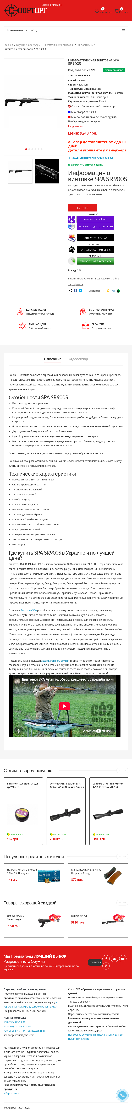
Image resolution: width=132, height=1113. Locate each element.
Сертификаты (75, 284)
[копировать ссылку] (70, 290)
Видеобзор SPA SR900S (83, 112)
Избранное (106, 12)
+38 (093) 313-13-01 (14, 1022)
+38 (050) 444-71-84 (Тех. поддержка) (24, 1030)
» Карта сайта (11, 1093)
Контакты (95, 962)
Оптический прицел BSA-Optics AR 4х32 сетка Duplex (67, 785)
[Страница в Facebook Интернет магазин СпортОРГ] (106, 958)
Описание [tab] (52, 359)
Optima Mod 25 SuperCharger (15, 917)
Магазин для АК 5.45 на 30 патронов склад (86, 871)
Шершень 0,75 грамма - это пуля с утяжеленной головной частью (23, 793)
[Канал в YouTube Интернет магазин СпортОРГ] (122, 958)
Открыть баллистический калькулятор (93, 106)
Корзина (123, 12)
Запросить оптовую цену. (87, 164)
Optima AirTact (79, 916)
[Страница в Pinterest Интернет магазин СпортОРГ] (106, 965)
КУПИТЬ (82, 208)
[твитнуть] (80, 290)
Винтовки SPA (29, 610)
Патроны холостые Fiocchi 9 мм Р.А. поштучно (22, 871)
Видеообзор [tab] (77, 359)
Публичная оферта (78, 1038)
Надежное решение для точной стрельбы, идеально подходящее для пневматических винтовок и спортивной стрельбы (66, 796)
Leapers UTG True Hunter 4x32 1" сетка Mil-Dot (108, 785)
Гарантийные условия (80, 278)
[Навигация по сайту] (123, 30)
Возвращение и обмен (107, 278)
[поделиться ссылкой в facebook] (75, 290)
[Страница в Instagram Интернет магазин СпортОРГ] (114, 958)
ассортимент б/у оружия (55, 660)
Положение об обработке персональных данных (95, 1034)
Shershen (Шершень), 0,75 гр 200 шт (22, 785)
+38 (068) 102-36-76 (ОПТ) (18, 1026)
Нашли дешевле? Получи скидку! (92, 157)
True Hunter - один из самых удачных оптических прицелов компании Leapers (107, 794)
